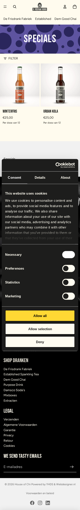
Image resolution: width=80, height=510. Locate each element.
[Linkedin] (47, 503)
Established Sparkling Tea (21, 374)
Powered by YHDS (42, 484)
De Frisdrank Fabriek (17, 19)
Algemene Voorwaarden (20, 425)
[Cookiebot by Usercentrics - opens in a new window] (56, 165)
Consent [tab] (14, 177)
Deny (40, 342)
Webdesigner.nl (66, 484)
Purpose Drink (13, 385)
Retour (8, 441)
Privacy (9, 435)
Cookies (9, 446)
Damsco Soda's (14, 390)
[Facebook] (32, 503)
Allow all (40, 316)
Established (43, 19)
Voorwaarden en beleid (40, 493)
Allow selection (40, 329)
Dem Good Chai (65, 19)
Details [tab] (40, 177)
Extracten (10, 401)
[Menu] (5, 7)
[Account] (65, 7)
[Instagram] (40, 503)
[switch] (68, 268)
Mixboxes (10, 395)
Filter (13, 58)
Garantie (10, 430)
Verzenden (11, 420)
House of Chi (23, 484)
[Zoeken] (15, 7)
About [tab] (65, 177)
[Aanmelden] (71, 467)
